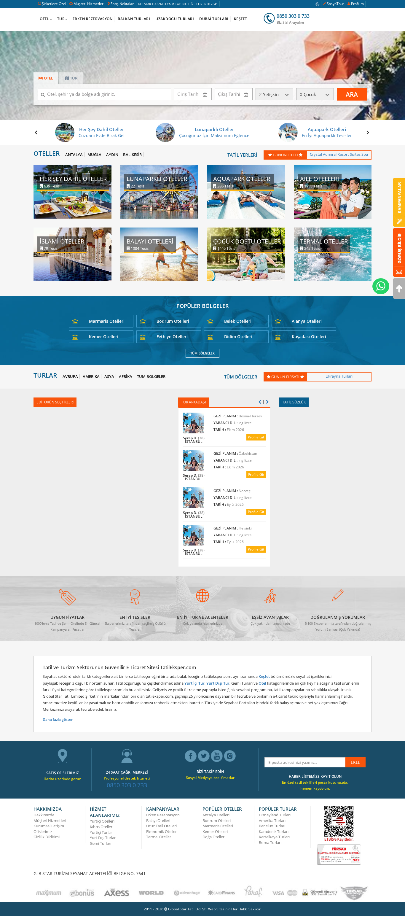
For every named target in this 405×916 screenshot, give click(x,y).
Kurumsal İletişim (49, 825)
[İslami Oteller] (72, 254)
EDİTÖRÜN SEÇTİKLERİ (55, 402)
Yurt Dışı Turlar (103, 837)
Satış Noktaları (123, 3)
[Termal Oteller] (333, 254)
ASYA (109, 376)
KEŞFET (240, 18)
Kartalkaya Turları (274, 836)
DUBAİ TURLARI (214, 18)
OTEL (44, 18)
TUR (61, 18)
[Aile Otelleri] (333, 191)
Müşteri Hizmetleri (89, 3)
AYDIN (112, 154)
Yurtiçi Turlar (101, 832)
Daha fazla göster (58, 719)
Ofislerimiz (43, 831)
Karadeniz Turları (273, 831)
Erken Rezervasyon (163, 815)
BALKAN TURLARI (134, 18)
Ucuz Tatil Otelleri (161, 825)
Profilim (357, 3)
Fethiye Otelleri (172, 336)
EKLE (355, 762)
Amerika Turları (272, 820)
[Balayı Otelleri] (159, 254)
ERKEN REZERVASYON (93, 18)
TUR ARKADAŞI (193, 402)
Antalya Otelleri (216, 815)
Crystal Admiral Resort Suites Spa (339, 154)
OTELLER (47, 153)
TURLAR (45, 375)
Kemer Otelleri (103, 336)
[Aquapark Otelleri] (246, 191)
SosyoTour (335, 3)
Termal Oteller (158, 836)
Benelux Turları (272, 825)
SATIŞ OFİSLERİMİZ (62, 772)
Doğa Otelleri (214, 836)
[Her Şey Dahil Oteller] (72, 191)
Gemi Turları (100, 843)
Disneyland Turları (275, 815)
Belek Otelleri (237, 321)
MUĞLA (94, 154)
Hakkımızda (44, 815)
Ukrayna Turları (339, 376)
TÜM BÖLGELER (202, 353)
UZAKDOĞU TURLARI (174, 18)
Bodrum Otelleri (173, 321)
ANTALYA (74, 154)
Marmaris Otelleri (107, 321)
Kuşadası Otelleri (309, 336)
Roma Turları (270, 842)
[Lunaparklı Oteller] (159, 191)
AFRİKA (125, 376)
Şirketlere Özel (54, 3)
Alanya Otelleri (307, 321)
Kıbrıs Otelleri (101, 826)
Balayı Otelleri (158, 820)
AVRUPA (70, 376)
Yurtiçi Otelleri (102, 821)
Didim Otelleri (238, 336)
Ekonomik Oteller (161, 831)
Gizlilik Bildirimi (47, 836)
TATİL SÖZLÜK (294, 402)
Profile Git (256, 437)
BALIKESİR (132, 154)
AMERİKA (91, 376)
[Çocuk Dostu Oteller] (246, 254)
